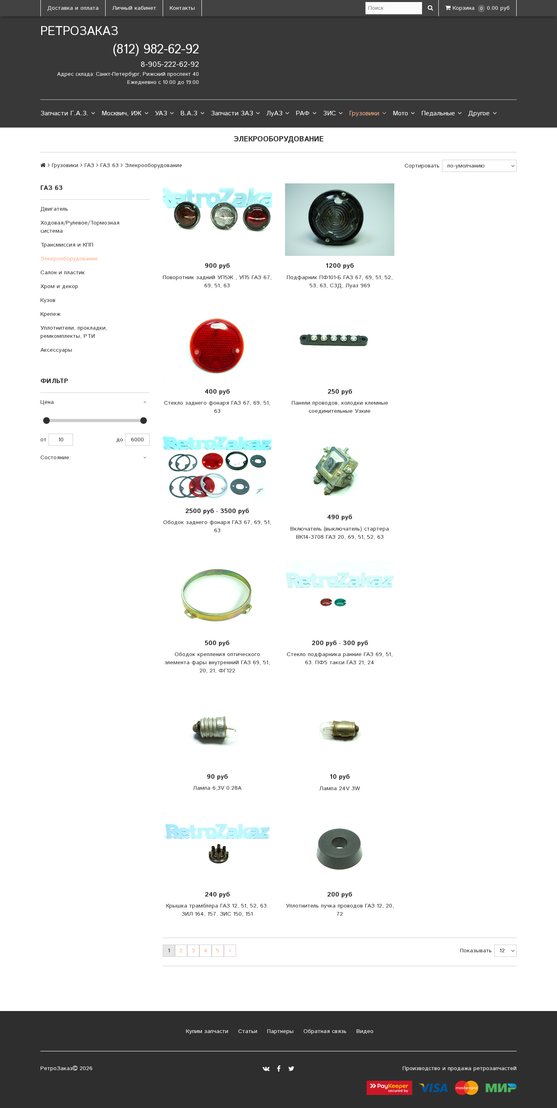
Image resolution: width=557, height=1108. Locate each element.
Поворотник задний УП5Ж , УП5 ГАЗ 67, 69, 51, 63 (217, 281)
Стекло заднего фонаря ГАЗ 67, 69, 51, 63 (217, 407)
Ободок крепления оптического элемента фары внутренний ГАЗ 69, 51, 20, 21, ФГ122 (217, 662)
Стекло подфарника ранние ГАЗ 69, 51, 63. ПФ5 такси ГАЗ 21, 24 (340, 658)
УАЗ (161, 113)
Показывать (476, 951)
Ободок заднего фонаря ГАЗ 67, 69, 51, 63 (217, 526)
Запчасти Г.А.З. (64, 113)
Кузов (47, 300)
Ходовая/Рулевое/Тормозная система (79, 227)
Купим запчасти (206, 1031)
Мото (400, 113)
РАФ (302, 113)
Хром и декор (59, 286)
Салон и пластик (62, 273)
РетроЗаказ (79, 31)
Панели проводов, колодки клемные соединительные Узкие (340, 407)
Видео (364, 1031)
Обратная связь (324, 1031)
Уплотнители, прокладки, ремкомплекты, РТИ (73, 332)
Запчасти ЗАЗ (232, 113)
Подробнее (220, 220)
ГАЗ (89, 165)
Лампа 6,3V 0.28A (217, 788)
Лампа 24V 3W (339, 788)
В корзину (342, 220)
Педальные (438, 113)
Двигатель (54, 209)
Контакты (182, 8)
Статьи (246, 1031)
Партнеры (279, 1031)
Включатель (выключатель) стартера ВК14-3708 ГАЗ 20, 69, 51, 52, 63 (339, 533)
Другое (479, 113)
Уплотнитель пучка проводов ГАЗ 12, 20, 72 (340, 910)
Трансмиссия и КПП (66, 245)
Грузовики (364, 113)
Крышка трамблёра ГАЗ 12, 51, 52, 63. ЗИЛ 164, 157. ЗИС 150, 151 (217, 910)
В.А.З (188, 113)
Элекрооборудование (69, 259)
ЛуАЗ (274, 113)
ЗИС (329, 113)
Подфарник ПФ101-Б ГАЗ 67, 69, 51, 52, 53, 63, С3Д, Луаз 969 (340, 281)
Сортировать (422, 166)
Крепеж (50, 314)
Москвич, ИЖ (121, 113)
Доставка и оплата (73, 8)
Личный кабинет (134, 8)
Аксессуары (56, 350)
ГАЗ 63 (109, 165)
